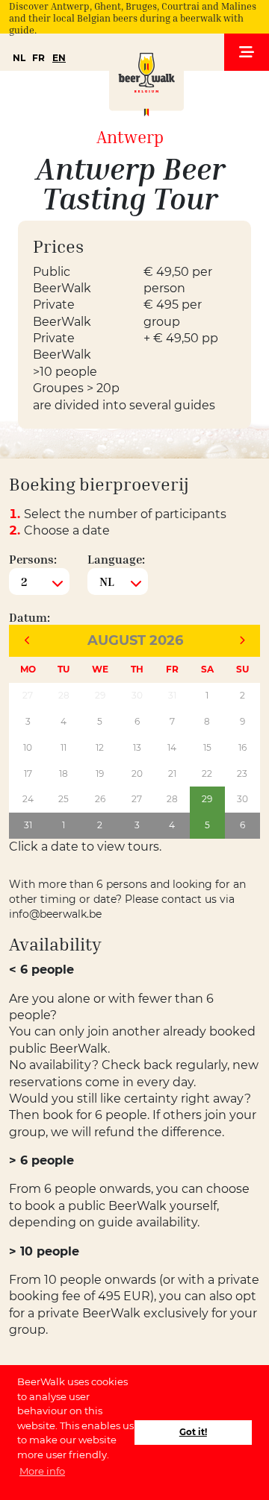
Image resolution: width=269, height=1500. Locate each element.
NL (19, 57)
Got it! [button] (193, 1432)
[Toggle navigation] (246, 52)
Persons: (33, 559)
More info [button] (42, 1471)
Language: (116, 559)
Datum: (29, 617)
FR (38, 57)
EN (59, 57)
